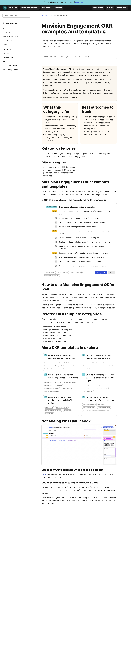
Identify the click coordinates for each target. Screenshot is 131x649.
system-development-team (89, 368)
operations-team (49, 413)
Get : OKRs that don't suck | (65, 2)
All (3, 28)
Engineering (7, 57)
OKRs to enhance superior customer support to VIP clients (62, 356)
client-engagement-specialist (90, 365)
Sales (4, 45)
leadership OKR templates (54, 327)
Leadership (7, 32)
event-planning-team (76, 272)
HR (3, 61)
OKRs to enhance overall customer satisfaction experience (101, 398)
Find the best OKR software (52, 8)
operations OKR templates (54, 333)
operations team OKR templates (57, 336)
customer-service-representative (53, 385)
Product (5, 53)
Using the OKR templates (29, 8)
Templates (13, 8)
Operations (7, 40)
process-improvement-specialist (53, 410)
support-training (49, 407)
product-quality (100, 404)
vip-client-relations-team (51, 391)
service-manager (98, 362)
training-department (88, 391)
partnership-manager (63, 272)
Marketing (6, 49)
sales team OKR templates (54, 341)
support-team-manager (62, 407)
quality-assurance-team (103, 410)
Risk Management (10, 70)
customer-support (49, 362)
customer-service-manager (52, 388)
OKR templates (47, 15)
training (84, 385)
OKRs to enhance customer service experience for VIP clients (63, 376)
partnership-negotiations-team (51, 275)
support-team (67, 410)
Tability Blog (98, 8)
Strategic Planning (10, 36)
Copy (111, 273)
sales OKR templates (52, 338)
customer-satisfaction (88, 404)
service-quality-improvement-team (54, 368)
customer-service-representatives (97, 385)
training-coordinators (88, 388)
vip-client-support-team (67, 365)
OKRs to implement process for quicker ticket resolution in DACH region (100, 378)
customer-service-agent (89, 407)
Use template (101, 273)
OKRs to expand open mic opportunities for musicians (74, 200)
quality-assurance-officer (104, 407)
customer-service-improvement (53, 382)
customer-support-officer (51, 365)
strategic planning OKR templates (58, 330)
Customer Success (10, 65)
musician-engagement (49, 272)
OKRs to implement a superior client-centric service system (99, 356)
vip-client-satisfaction (62, 362)
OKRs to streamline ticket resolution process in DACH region (60, 400)
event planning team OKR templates (59, 167)
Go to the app (121, 8)
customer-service (87, 362)
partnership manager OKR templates (59, 170)
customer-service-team (106, 365)
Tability (110, 8)
